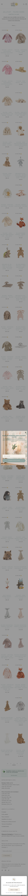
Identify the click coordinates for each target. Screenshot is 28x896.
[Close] (25, 432)
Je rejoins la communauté (14, 460)
